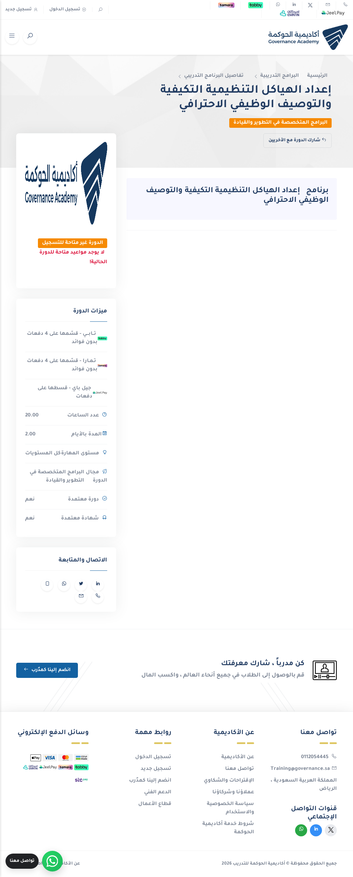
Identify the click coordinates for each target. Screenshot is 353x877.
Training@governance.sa (300, 769)
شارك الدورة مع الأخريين (294, 140)
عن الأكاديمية (237, 757)
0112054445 (315, 757)
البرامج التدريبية (279, 76)
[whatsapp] (277, 5)
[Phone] (345, 5)
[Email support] (327, 5)
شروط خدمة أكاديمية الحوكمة (228, 828)
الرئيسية (317, 76)
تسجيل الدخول (64, 9)
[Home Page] (308, 37)
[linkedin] (294, 5)
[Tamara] (226, 5)
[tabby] (256, 5)
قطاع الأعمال (154, 804)
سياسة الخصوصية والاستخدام (230, 808)
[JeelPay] (333, 14)
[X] (310, 5)
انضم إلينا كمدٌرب (50, 670)
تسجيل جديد (18, 9)
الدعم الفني (157, 792)
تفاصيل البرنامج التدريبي (214, 76)
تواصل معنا (239, 769)
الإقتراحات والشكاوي (229, 781)
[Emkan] (289, 14)
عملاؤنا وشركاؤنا (233, 792)
